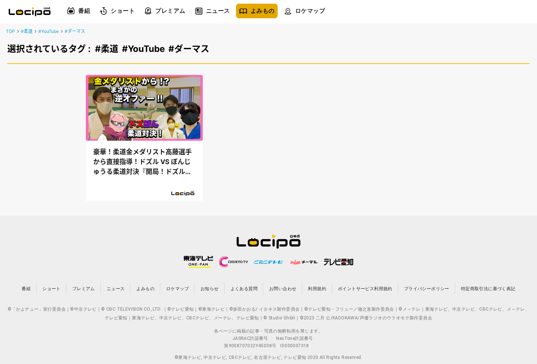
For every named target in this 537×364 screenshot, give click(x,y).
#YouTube (48, 31)
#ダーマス (75, 31)
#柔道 (27, 31)
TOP (10, 31)
